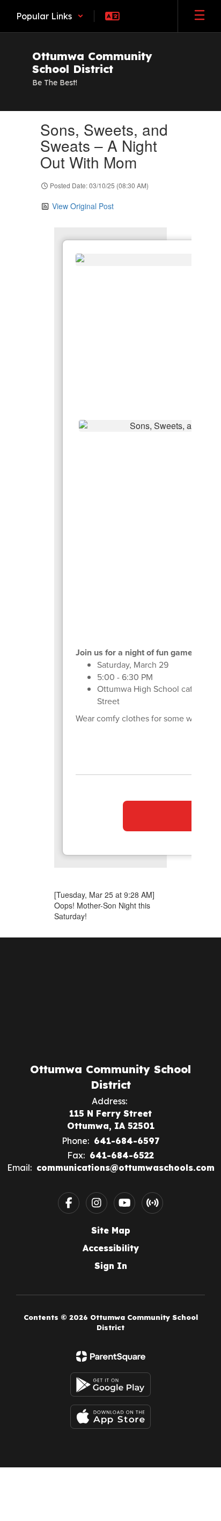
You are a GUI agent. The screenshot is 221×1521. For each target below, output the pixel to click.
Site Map (110, 1230)
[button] (49, 16)
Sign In (110, 1265)
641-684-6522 (122, 1155)
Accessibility (111, 1248)
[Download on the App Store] (110, 1417)
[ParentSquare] (110, 1356)
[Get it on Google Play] (110, 1384)
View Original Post (83, 206)
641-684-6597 (126, 1140)
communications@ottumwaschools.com (125, 1167)
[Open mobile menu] (199, 16)
